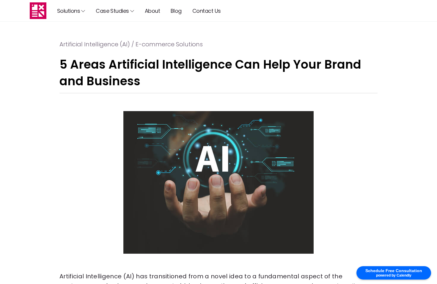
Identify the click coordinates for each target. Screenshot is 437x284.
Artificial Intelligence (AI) (94, 44)
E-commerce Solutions (169, 44)
